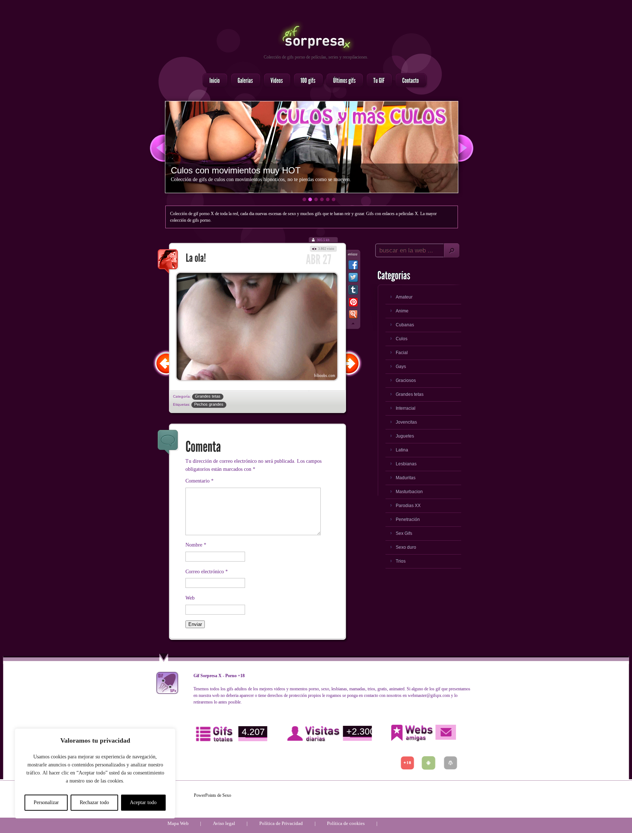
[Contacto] (408, 81)
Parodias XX (408, 505)
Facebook (353, 266)
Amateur (404, 297)
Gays (401, 366)
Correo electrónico (206, 571)
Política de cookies (346, 823)
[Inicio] (213, 81)
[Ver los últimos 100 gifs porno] (342, 81)
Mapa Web (178, 823)
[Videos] (275, 81)
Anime (402, 311)
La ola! (168, 262)
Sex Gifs (404, 533)
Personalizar (46, 802)
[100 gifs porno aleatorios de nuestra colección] (306, 81)
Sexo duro (406, 547)
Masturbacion (409, 491)
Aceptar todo (143, 802)
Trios (401, 561)
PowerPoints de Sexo (212, 795)
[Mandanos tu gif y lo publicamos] (377, 81)
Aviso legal (224, 823)
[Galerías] (243, 81)
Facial (402, 352)
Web (190, 598)
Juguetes (405, 436)
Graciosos (406, 380)
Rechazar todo (94, 802)
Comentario (199, 481)
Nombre (195, 545)
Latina (402, 450)
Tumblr (353, 291)
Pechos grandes (208, 404)
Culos (401, 338)
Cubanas (405, 324)
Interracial (405, 408)
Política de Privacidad (281, 823)
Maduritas (405, 477)
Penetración (408, 519)
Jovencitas (406, 422)
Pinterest (353, 303)
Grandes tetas (208, 396)
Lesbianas (406, 463)
